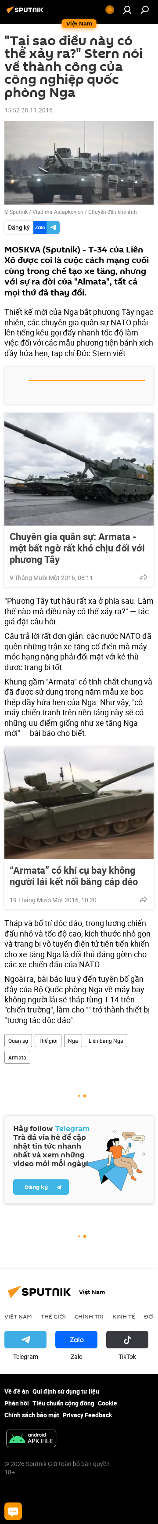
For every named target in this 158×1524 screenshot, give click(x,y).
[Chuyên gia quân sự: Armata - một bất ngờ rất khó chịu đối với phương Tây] (79, 469)
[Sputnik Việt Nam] (26, 13)
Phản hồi (16, 1403)
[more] (143, 577)
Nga (73, 1040)
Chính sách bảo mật (31, 1415)
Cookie (107, 1403)
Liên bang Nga (106, 1040)
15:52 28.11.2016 (28, 110)
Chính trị (89, 1316)
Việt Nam (18, 1316)
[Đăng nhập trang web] (127, 9)
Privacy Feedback (87, 1415)
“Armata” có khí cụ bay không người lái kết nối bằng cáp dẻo (74, 876)
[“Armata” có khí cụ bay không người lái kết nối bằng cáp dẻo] (79, 803)
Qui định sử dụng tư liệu (65, 1391)
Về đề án (16, 1391)
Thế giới (48, 1040)
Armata (17, 1057)
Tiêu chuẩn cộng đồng (63, 1403)
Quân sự (18, 1040)
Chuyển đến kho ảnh (112, 211)
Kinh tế (123, 1316)
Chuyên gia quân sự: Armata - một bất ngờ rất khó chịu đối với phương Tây (77, 548)
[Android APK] (31, 1439)
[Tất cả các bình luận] (13, 1511)
